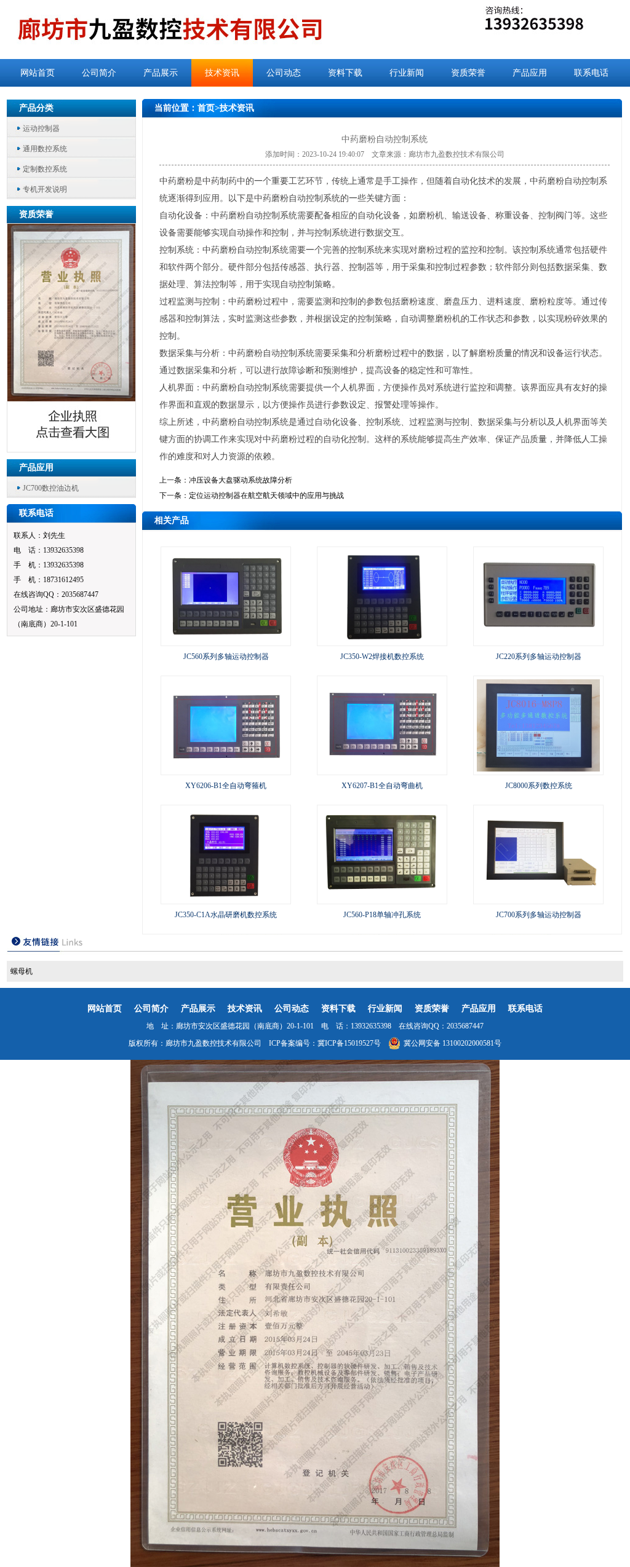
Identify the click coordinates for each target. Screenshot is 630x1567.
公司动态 (283, 72)
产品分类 (36, 107)
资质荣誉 (468, 72)
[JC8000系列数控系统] (538, 769)
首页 (206, 107)
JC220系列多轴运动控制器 (538, 656)
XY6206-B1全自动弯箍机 (225, 785)
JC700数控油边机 (51, 488)
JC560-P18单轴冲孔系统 (382, 914)
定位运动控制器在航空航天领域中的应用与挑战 (266, 495)
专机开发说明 (45, 189)
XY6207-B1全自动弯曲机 (382, 785)
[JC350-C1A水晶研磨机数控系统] (225, 898)
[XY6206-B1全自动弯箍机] (225, 769)
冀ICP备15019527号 (349, 1043)
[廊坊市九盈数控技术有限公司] (190, 29)
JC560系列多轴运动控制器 (226, 656)
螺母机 (21, 971)
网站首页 (37, 72)
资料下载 (345, 72)
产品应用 (529, 72)
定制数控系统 (45, 169)
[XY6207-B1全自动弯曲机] (382, 769)
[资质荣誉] (72, 448)
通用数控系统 (45, 148)
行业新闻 (406, 72)
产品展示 (160, 72)
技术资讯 (222, 72)
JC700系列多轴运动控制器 (538, 914)
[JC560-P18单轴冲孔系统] (382, 898)
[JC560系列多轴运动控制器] (225, 640)
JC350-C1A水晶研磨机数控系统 (226, 914)
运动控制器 (41, 128)
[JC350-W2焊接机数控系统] (382, 640)
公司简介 (99, 72)
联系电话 (591, 72)
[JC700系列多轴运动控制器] (538, 898)
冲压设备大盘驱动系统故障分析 (240, 480)
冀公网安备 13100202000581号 (452, 1043)
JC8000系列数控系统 (538, 785)
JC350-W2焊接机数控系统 (382, 656)
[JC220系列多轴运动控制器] (538, 640)
